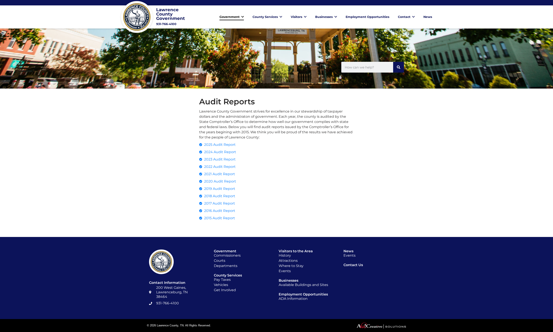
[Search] (398, 67)
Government (229, 17)
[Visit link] (158, 17)
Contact (404, 17)
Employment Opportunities (367, 17)
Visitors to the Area (296, 251)
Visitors (296, 17)
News (427, 17)
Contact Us (353, 265)
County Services (265, 17)
